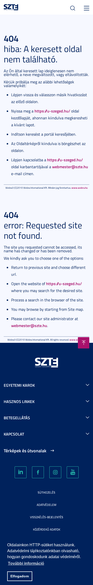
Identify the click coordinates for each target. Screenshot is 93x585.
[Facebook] (38, 472)
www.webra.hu (79, 187)
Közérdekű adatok (46, 529)
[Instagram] (55, 472)
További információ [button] (26, 563)
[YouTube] (73, 472)
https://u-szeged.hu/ (52, 111)
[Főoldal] (11, 6)
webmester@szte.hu (70, 166)
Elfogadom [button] (19, 576)
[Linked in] (21, 472)
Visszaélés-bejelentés (46, 517)
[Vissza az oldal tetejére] (83, 342)
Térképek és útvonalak (25, 450)
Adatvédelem (46, 505)
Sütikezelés (46, 492)
